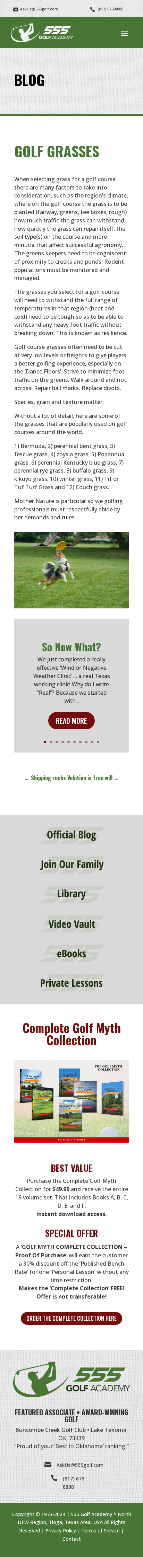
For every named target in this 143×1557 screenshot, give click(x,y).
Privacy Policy (60, 1530)
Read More (71, 720)
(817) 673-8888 (110, 8)
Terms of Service (101, 1530)
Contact (71, 1539)
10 (98, 742)
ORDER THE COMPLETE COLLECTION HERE (71, 1318)
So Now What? (71, 646)
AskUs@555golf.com (80, 1465)
